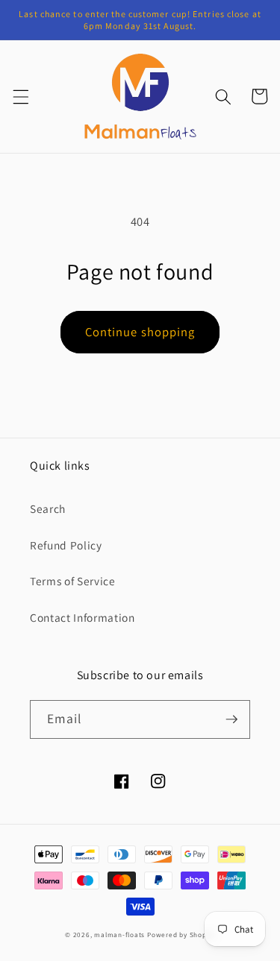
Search (48, 508)
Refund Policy (66, 545)
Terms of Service (73, 580)
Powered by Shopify (181, 934)
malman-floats (119, 934)
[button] (20, 96)
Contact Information (82, 617)
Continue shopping (140, 332)
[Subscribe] (231, 719)
